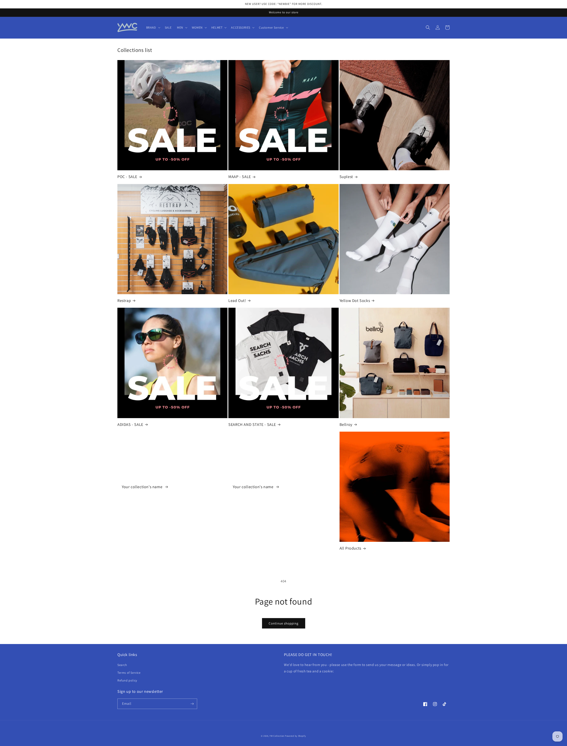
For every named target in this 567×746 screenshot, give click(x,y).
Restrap (124, 300)
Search (122, 665)
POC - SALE (127, 176)
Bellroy (346, 424)
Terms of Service (129, 673)
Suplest (346, 176)
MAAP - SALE (239, 176)
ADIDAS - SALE (130, 424)
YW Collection (277, 735)
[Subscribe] (192, 704)
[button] (153, 27)
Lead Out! (237, 300)
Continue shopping (284, 623)
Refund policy (127, 680)
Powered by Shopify (295, 735)
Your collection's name (142, 486)
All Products (350, 548)
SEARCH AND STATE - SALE (252, 424)
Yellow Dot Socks (355, 300)
